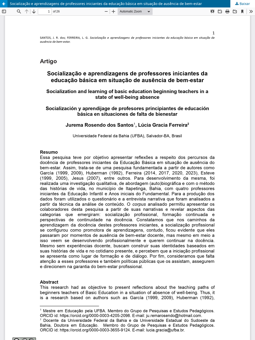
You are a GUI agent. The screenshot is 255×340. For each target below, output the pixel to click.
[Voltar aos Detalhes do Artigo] (3, 3)
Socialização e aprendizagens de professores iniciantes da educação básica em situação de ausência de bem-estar (106, 3)
